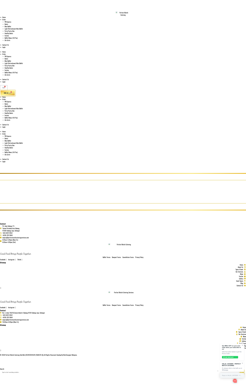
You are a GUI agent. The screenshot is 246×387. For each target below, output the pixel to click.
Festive (7, 36)
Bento (6, 24)
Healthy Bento (9, 33)
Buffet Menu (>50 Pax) (11, 38)
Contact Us (5, 45)
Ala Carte (7, 40)
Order (4, 19)
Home (4, 17)
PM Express (8, 22)
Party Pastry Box (9, 31)
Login (3, 47)
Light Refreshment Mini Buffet (14, 29)
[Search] (2, 379)
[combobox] (123, 372)
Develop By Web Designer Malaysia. (67, 355)
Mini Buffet (8, 26)
